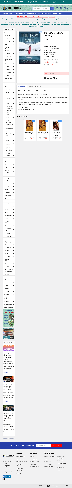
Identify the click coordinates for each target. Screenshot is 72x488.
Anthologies (10, 108)
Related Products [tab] (22, 116)
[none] (29, 48)
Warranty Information (35, 86)
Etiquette (7, 86)
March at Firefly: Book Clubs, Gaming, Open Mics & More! (8, 386)
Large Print (8, 195)
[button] (8, 318)
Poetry (7, 239)
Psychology (8, 241)
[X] (4, 479)
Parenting (7, 225)
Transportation (9, 277)
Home (6, 183)
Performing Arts (8, 229)
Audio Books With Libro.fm (49, 13)
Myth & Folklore (7, 221)
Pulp (8, 112)
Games (7, 161)
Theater (7, 274)
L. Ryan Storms (61, 467)
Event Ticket (8, 89)
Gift (6, 167)
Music (6, 218)
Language (7, 192)
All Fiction (8, 95)
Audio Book (6, 294)
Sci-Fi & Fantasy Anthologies (9, 148)
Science (7, 253)
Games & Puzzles (6, 297)
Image (6, 189)
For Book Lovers (8, 304)
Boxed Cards (8, 56)
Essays (7, 84)
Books (5, 32)
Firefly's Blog (20, 470)
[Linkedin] (54, 78)
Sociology (7, 263)
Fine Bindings (8, 159)
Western (8, 155)
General (8, 103)
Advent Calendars (8, 307)
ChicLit (9, 110)
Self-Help (7, 256)
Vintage (8, 153)
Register (67, 2)
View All (60, 470)
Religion (7, 250)
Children (7, 66)
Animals (7, 291)
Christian (8, 98)
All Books (7, 35)
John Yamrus (61, 460)
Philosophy (8, 236)
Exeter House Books (50, 456)
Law (6, 198)
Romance (8, 138)
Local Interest (8, 206)
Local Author (8, 204)
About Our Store (7, 13)
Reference (7, 244)
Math (6, 209)
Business (7, 63)
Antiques (7, 41)
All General (9, 106)
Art (6, 44)
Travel (6, 279)
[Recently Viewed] (57, 8)
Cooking (7, 75)
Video (6, 282)
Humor (7, 186)
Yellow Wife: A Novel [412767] (30, 133)
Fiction (7, 92)
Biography (7, 53)
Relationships (8, 247)
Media (6, 212)
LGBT (7, 120)
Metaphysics (8, 215)
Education (7, 81)
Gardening (7, 164)
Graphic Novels (7, 171)
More (60, 13)
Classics (7, 69)
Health (7, 175)
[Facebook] (45, 78)
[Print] (51, 78)
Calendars (6, 301)
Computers (8, 72)
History (7, 178)
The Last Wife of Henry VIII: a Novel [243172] (56, 134)
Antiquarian (8, 38)
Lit (6, 201)
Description (21, 86)
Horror (7, 117)
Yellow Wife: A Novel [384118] (43, 133)
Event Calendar (20, 13)
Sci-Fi (7, 140)
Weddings (7, 288)
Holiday (7, 180)
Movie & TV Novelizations (9, 123)
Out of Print (47, 459)
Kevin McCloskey (49, 464)
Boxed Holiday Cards (8, 59)
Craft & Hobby (8, 78)
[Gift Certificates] (61, 8)
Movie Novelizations (9, 127)
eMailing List (20, 468)
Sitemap (19, 473)
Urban (8, 114)
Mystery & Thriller (8, 134)
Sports (7, 266)
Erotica (8, 101)
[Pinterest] (57, 78)
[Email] (48, 78)
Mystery (8, 131)
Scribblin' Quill (48, 461)
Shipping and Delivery (33, 13)
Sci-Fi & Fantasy (8, 143)
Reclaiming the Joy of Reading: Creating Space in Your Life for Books (8, 416)
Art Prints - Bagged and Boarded (8, 48)
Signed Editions (7, 259)
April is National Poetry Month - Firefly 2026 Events (8, 356)
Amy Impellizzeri (49, 466)
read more (5, 372)
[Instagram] (6, 476)
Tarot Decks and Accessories (9, 270)
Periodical (7, 233)
